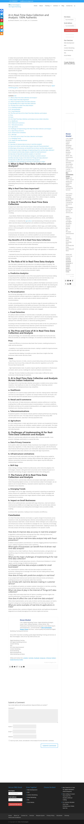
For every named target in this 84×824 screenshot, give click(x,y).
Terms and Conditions (14, 817)
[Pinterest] (1, 20)
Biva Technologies (47, 627)
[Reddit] (1, 27)
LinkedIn (25, 658)
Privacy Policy (50, 815)
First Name (67, 17)
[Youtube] (14, 667)
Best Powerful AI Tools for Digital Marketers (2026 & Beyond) (69, 789)
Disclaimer (59, 815)
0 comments (34, 20)
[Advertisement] (33, 682)
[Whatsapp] (10, 667)
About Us (16, 815)
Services (55, 5)
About (41, 5)
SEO (65, 45)
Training (47, 5)
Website (10, 736)
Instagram (42, 658)
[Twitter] (19, 667)
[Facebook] (17, 667)
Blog (63, 5)
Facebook (36, 658)
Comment (11, 708)
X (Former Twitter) (51, 658)
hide (15, 95)
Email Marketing (68, 50)
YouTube (31, 658)
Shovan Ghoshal (14, 20)
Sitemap (66, 815)
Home (35, 5)
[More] (1, 33)
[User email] (24, 667)
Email (10, 731)
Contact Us (69, 5)
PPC (65, 53)
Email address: (68, 23)
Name (10, 726)
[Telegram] (12, 667)
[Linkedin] (21, 667)
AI (28, 20)
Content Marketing (69, 48)
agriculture (29, 221)
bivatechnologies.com (50, 662)
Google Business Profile (16, 659)
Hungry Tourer (24, 629)
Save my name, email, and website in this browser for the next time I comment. (32, 740)
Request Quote (40, 815)
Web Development (69, 43)
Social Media (67, 55)
